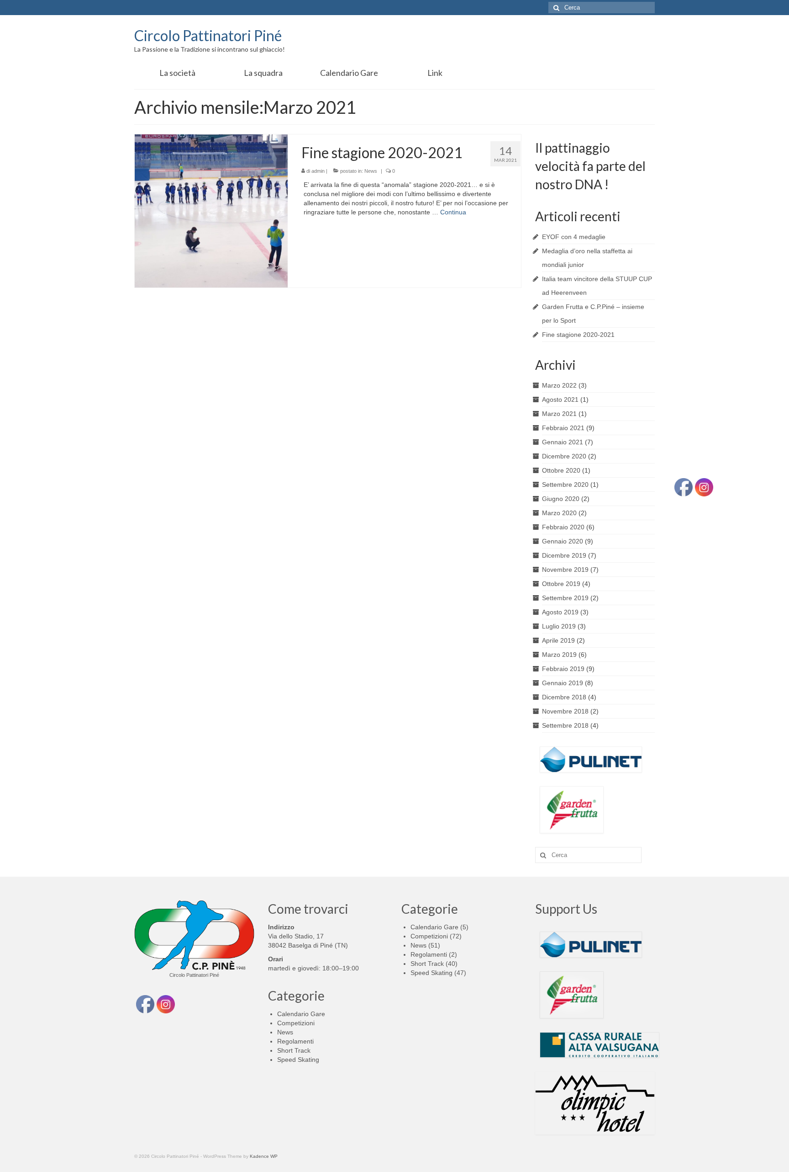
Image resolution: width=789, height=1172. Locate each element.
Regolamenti (295, 1041)
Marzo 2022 (559, 385)
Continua (453, 212)
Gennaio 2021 (562, 442)
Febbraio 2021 (563, 428)
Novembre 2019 (565, 569)
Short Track (293, 1050)
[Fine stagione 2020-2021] (211, 210)
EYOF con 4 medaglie (573, 236)
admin (318, 171)
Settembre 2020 (565, 484)
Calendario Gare (301, 1014)
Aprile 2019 (558, 640)
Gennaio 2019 (562, 683)
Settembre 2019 (565, 598)
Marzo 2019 (559, 654)
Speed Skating (298, 1059)
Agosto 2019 (560, 612)
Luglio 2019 (559, 626)
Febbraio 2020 (563, 527)
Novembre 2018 (565, 711)
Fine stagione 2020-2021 (578, 334)
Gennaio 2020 (562, 541)
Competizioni (296, 1023)
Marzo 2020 (559, 513)
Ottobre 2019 (561, 583)
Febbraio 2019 (563, 668)
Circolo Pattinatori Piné (208, 35)
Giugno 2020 (560, 498)
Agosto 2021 (560, 399)
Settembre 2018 (565, 725)
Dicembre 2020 (564, 456)
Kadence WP (264, 1156)
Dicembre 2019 (564, 555)
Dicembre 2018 (564, 697)
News (370, 171)
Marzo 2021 (559, 413)
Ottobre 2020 (561, 470)
